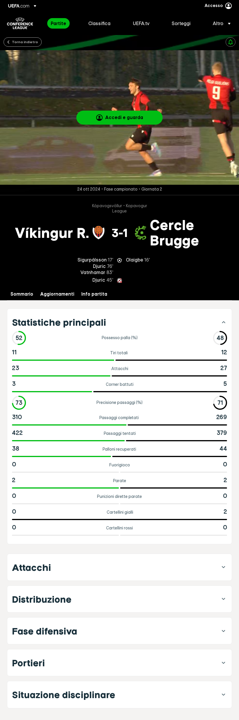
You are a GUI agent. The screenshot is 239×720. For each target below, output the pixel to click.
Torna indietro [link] (25, 42)
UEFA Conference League (20, 23)
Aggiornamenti (57, 294)
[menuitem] (62, 23)
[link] (58, 23)
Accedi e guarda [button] (124, 117)
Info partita (94, 294)
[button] (220, 23)
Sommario (21, 294)
